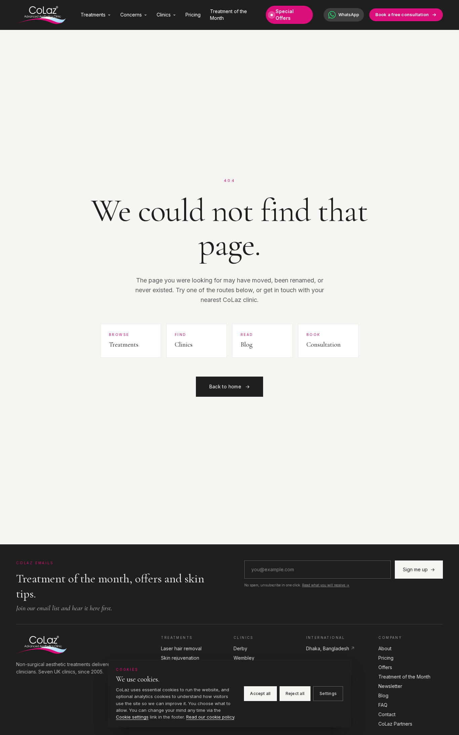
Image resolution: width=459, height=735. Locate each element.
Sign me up (419, 569)
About (384, 648)
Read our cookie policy (210, 717)
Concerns (131, 14)
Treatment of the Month (228, 14)
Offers (385, 667)
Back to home (229, 386)
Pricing (193, 14)
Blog (383, 695)
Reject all (295, 693)
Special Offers (285, 14)
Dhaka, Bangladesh (330, 648)
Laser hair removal (181, 648)
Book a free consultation (402, 14)
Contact (386, 714)
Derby (240, 648)
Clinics (164, 14)
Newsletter (390, 686)
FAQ (382, 705)
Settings (328, 693)
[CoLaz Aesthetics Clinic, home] (41, 14)
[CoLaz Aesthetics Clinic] (84, 644)
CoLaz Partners (395, 724)
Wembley (244, 658)
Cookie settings (132, 717)
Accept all (260, 693)
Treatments (93, 14)
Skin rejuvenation (180, 658)
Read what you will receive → (325, 585)
